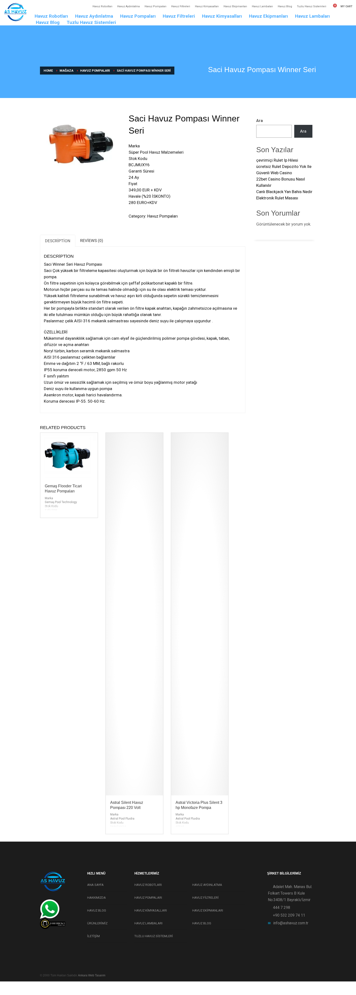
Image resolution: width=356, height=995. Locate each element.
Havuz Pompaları (155, 6)
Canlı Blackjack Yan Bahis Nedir (284, 191)
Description (57, 240)
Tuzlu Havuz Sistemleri (311, 6)
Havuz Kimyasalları (207, 6)
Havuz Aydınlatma (128, 6)
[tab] (57, 241)
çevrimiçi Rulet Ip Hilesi (277, 160)
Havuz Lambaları (262, 6)
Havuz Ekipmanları (235, 6)
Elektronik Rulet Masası (277, 198)
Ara (259, 120)
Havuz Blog (285, 6)
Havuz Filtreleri (180, 6)
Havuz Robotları (102, 6)
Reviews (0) (91, 240)
